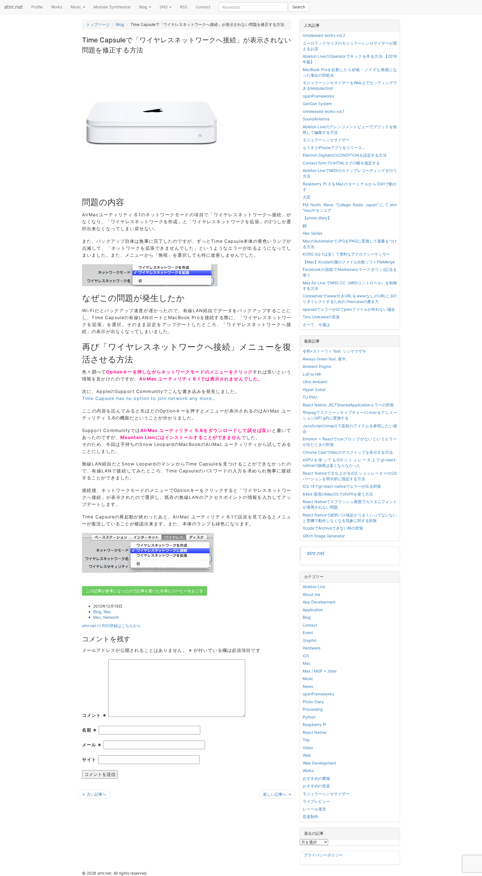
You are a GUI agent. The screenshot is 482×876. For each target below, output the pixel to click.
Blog (143, 6)
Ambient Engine (317, 366)
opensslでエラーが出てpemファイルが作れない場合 (349, 309)
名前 (89, 730)
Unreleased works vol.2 (324, 35)
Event (308, 632)
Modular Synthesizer (112, 6)
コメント (94, 715)
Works (56, 6)
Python (309, 717)
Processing (313, 709)
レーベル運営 (314, 809)
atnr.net (13, 7)
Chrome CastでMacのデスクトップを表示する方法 (348, 452)
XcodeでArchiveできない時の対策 (333, 528)
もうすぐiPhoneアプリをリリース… (334, 147)
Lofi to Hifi (312, 374)
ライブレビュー (316, 801)
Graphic (310, 640)
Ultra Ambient (315, 381)
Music (76, 6)
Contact (203, 6)
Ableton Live (314, 586)
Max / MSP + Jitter (320, 671)
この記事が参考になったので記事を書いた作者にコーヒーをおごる (144, 590)
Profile (37, 6)
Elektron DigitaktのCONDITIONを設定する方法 (345, 155)
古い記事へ (94, 794)
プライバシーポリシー (323, 855)
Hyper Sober (314, 389)
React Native (314, 732)
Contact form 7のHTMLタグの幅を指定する (341, 163)
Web (307, 755)
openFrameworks (318, 96)
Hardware (311, 648)
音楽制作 (310, 816)
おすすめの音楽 (316, 785)
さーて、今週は (316, 324)
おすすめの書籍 (316, 778)
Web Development (319, 763)
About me (311, 594)
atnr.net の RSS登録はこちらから (111, 625)
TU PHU (310, 397)
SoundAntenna (316, 119)
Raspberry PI (314, 724)
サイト (89, 759)
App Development (319, 602)
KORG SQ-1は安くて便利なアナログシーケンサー (346, 254)
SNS (164, 6)
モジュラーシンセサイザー (326, 139)
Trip (306, 739)
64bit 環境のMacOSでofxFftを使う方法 (338, 494)
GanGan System (317, 103)
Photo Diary (313, 701)
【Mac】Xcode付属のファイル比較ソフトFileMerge (349, 261)
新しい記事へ (277, 794)
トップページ (98, 24)
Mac (107, 611)
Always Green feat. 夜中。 (326, 358)
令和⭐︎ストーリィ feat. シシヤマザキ (334, 351)
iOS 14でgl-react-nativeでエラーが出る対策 (342, 486)
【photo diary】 (317, 217)
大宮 (306, 197)
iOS (306, 655)
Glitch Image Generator (324, 535)
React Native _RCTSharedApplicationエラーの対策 (348, 404)
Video (308, 747)
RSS (183, 6)
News (308, 686)
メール (92, 745)
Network (111, 617)
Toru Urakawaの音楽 (321, 316)
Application (313, 609)
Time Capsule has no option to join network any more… (149, 398)
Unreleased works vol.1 (323, 111)
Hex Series (312, 233)
